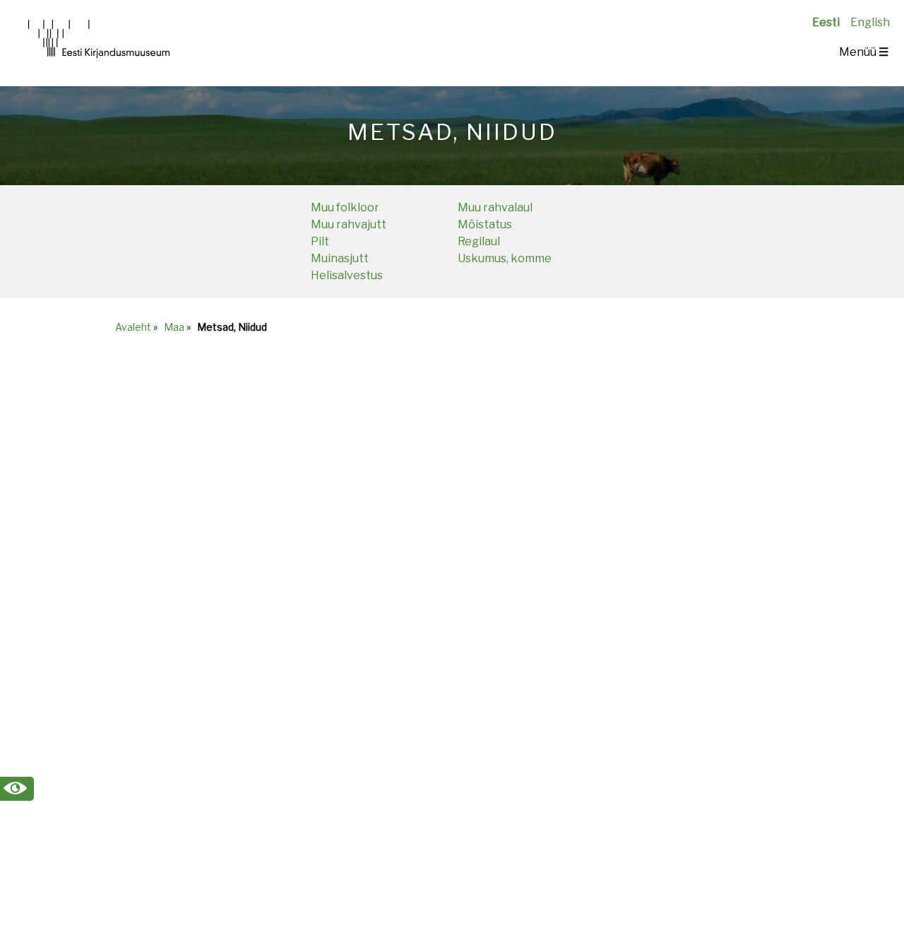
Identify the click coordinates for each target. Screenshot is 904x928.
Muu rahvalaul (495, 207)
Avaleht (133, 327)
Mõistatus (485, 224)
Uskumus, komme (505, 258)
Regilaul (479, 241)
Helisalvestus (347, 275)
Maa (174, 327)
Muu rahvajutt (348, 224)
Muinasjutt (340, 258)
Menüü (863, 52)
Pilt (320, 241)
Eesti (826, 22)
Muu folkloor (345, 207)
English (870, 22)
